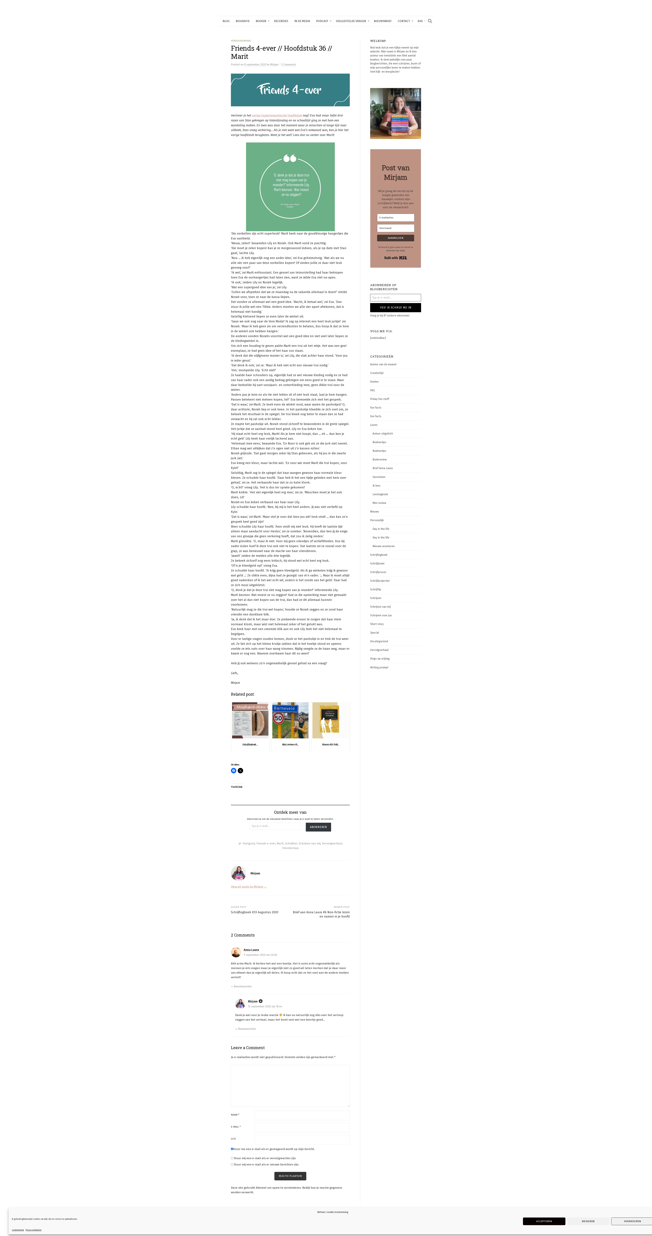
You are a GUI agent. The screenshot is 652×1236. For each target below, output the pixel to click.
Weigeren (588, 1221)
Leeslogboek (380, 494)
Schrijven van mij (310, 843)
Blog (226, 21)
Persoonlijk (377, 520)
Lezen (373, 425)
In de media (302, 21)
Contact (404, 21)
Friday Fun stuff (379, 399)
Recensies (281, 21)
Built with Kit (395, 258)
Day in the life (381, 528)
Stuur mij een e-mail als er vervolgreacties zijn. (265, 1158)
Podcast (322, 21)
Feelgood (249, 843)
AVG (420, 21)
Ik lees (377, 485)
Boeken (261, 21)
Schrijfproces (378, 572)
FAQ (372, 390)
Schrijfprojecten (380, 580)
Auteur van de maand (383, 364)
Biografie (243, 21)
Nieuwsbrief (383, 21)
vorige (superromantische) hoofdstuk (277, 115)
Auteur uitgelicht (383, 433)
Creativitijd (377, 373)
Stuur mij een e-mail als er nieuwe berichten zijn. (266, 1164)
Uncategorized (379, 641)
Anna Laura (251, 950)
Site (233, 1139)
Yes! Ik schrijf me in (395, 307)
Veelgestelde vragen (351, 21)
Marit (280, 843)
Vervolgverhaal (241, 40)
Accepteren (544, 1221)
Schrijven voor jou (381, 615)
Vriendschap (290, 848)
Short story (377, 624)
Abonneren (318, 827)
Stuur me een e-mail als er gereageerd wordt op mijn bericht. (274, 1149)
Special (374, 632)
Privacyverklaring (33, 1230)
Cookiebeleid (18, 1230)
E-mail (236, 1127)
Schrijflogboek (378, 554)
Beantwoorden (243, 986)
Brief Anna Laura (383, 468)
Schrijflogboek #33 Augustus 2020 (254, 912)
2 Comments (288, 64)
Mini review (379, 503)
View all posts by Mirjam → (249, 886)
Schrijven (375, 598)
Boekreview (380, 459)
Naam (235, 1115)
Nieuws (374, 511)
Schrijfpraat (377, 563)
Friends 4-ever (265, 843)
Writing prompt (379, 667)
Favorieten (379, 477)
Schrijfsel (291, 843)
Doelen (374, 381)
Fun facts (375, 407)
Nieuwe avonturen (384, 546)
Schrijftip (375, 589)
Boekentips (379, 442)
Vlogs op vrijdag (380, 658)
